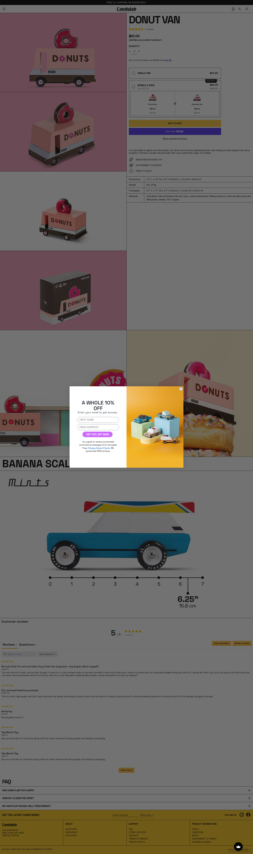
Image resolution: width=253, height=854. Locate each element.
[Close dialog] (180, 388)
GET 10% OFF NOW (97, 434)
